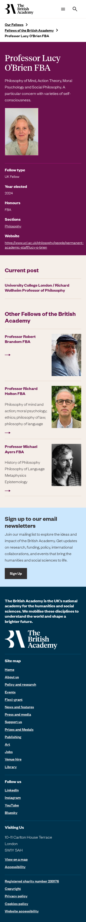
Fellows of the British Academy (29, 30)
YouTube (12, 805)
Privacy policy (16, 895)
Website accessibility (22, 911)
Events (10, 692)
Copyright (13, 888)
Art (7, 744)
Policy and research (20, 684)
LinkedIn (12, 790)
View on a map (16, 859)
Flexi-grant (13, 699)
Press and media (18, 714)
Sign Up (16, 573)
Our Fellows (14, 24)
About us (12, 676)
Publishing (13, 736)
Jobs (9, 751)
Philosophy (13, 226)
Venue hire (13, 759)
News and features (19, 706)
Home (9, 669)
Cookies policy (16, 903)
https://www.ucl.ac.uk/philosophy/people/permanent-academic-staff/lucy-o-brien (44, 244)
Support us (13, 721)
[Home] (19, 9)
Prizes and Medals (19, 729)
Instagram (13, 797)
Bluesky (11, 812)
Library (11, 766)
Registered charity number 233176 (32, 881)
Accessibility (15, 866)
